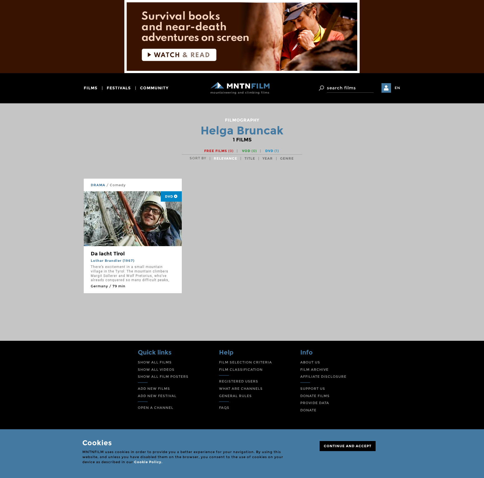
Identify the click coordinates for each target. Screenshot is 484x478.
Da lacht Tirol (108, 254)
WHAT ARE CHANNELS (241, 388)
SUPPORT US (312, 388)
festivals (119, 87)
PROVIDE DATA (314, 403)
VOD (249, 151)
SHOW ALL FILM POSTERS (163, 376)
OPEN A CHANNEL (155, 407)
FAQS (224, 407)
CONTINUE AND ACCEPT (347, 446)
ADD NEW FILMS (154, 388)
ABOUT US (310, 362)
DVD (272, 151)
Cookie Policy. (148, 462)
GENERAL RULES (235, 396)
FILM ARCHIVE (314, 369)
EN (397, 88)
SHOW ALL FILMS (155, 362)
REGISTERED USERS (238, 381)
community (154, 87)
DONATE (308, 410)
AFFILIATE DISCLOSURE (323, 376)
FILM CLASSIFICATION (241, 369)
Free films (219, 151)
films (90, 87)
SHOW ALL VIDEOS (156, 369)
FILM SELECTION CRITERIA (245, 362)
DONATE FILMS (315, 396)
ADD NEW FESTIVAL (157, 396)
